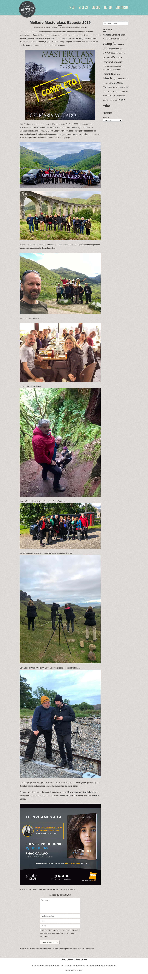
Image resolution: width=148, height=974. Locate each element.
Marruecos (113, 87)
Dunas (123, 53)
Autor (108, 7)
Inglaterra (108, 73)
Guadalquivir (118, 66)
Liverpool (105, 83)
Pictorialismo (107, 92)
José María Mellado (75, 32)
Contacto (122, 7)
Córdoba (107, 52)
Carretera (120, 44)
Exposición (117, 62)
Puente (115, 95)
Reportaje (76, 27)
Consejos (65, 27)
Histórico (106, 118)
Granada (112, 66)
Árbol (107, 105)
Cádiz (121, 49)
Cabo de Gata (123, 39)
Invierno (117, 74)
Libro (70, 27)
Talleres (84, 27)
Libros (96, 7)
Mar (105, 87)
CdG (105, 49)
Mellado (121, 87)
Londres (112, 83)
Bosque (115, 38)
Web (71, 7)
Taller (121, 100)
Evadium (107, 62)
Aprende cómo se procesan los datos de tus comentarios (73, 949)
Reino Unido (108, 100)
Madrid (120, 83)
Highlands (107, 69)
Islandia (107, 78)
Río (116, 100)
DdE (113, 53)
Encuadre (107, 58)
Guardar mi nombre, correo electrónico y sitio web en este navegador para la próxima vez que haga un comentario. (60, 933)
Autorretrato (107, 39)
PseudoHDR (107, 95)
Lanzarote (120, 79)
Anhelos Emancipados (114, 34)
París (126, 87)
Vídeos (83, 7)
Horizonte (117, 69)
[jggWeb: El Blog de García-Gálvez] (27, 9)
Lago (114, 79)
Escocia (117, 57)
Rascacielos (121, 95)
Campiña (109, 44)
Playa (125, 91)
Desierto (118, 53)
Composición (113, 49)
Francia (106, 66)
